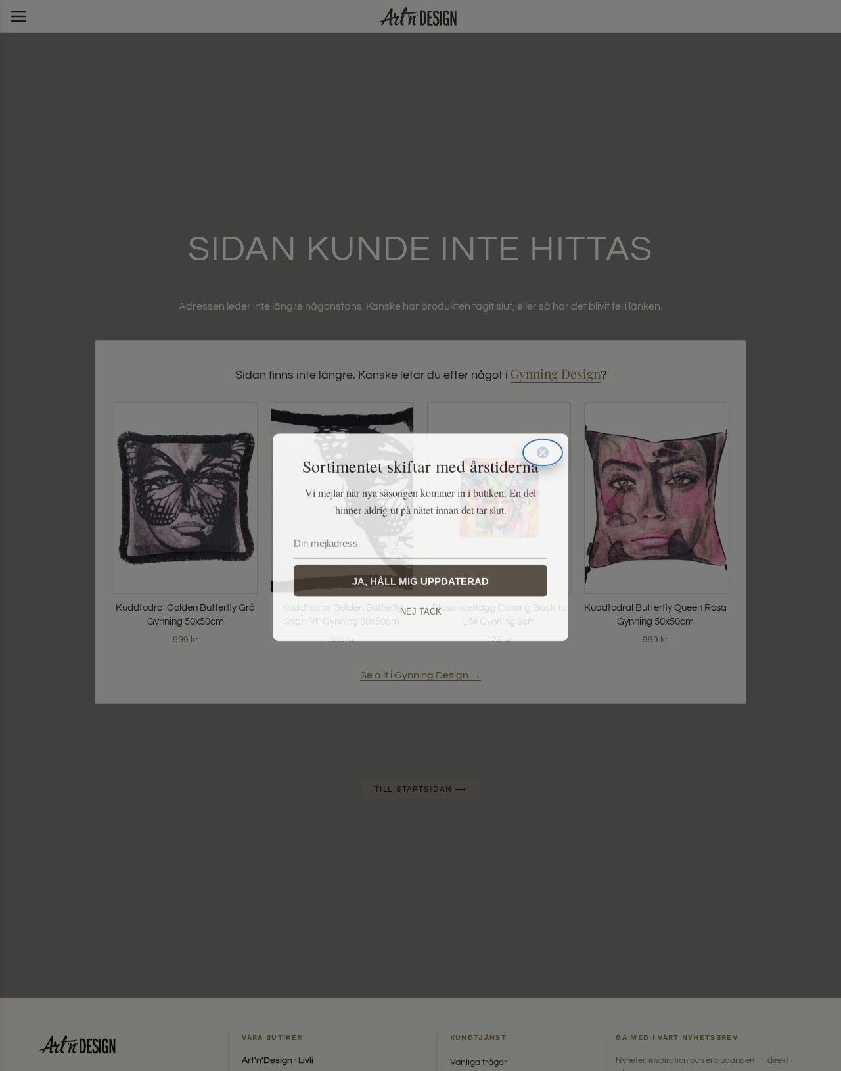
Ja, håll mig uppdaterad (420, 579)
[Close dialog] (542, 451)
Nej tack (421, 610)
